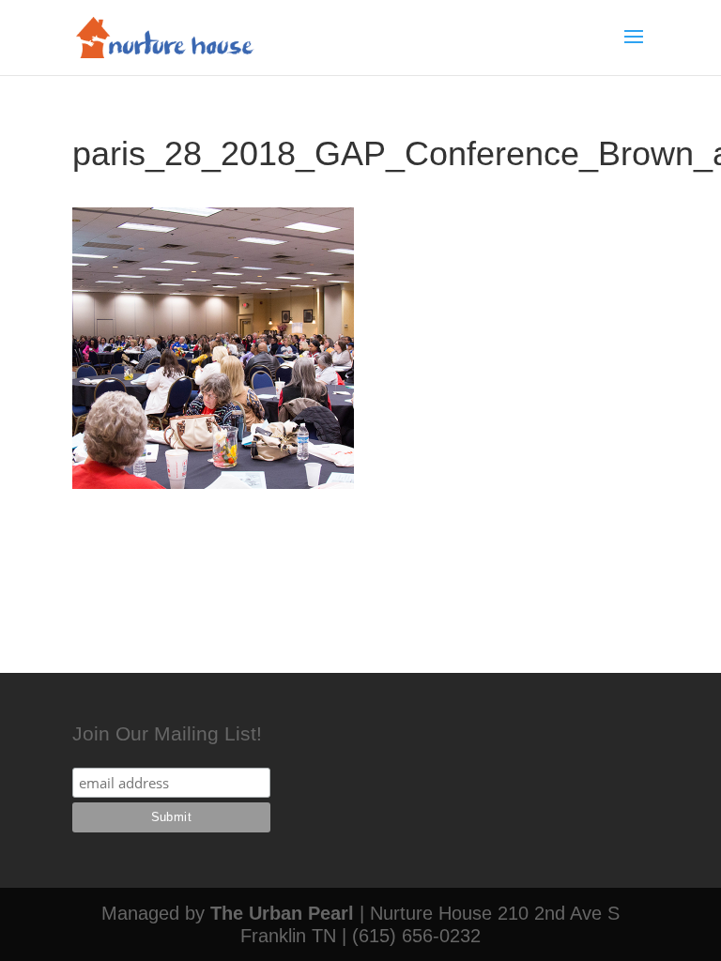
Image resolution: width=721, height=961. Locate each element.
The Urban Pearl (282, 913)
